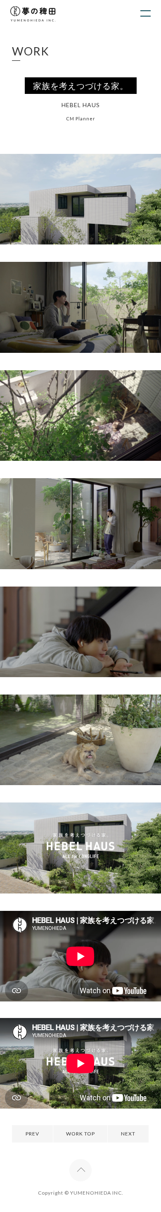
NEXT (128, 1134)
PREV (32, 1134)
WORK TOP (80, 1134)
